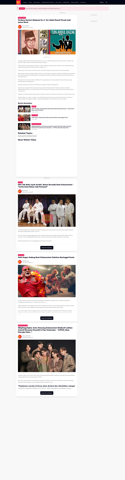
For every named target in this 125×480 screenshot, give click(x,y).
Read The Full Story (46, 247)
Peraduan (83, 2)
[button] (17, 7)
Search (106, 2)
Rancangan (36, 2)
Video (30, 2)
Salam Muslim (75, 2)
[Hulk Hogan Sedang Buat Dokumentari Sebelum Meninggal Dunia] (24, 117)
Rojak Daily (66, 2)
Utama (25, 2)
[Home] (18, 2)
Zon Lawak (58, 2)
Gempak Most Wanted (47, 2)
